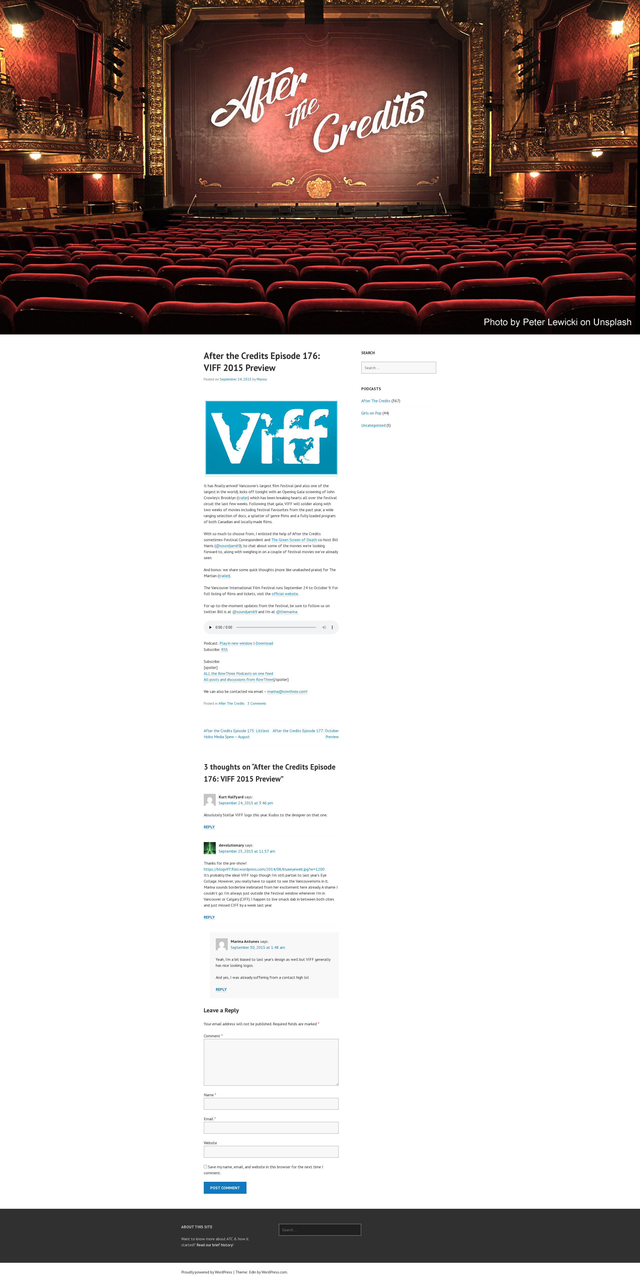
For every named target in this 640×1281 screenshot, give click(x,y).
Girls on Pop (371, 412)
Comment (213, 1035)
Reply (209, 826)
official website (285, 593)
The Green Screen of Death (294, 539)
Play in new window (236, 643)
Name (210, 1094)
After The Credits (231, 703)
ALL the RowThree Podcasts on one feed (238, 673)
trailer (243, 497)
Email (210, 1118)
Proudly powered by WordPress (206, 1272)
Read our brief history (214, 1244)
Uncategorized (373, 425)
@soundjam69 (228, 545)
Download (264, 643)
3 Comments (257, 703)
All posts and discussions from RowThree (238, 679)
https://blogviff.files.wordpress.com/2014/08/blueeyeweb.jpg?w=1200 (264, 869)
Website (210, 1142)
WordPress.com (274, 1272)
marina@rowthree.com (286, 691)
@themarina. (287, 611)
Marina (262, 379)
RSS (224, 649)
